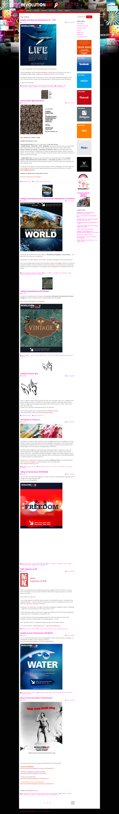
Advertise (67, 10)
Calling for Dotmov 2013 (29, 374)
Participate (36, 10)
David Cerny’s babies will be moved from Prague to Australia (87, 226)
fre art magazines (43, 86)
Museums (48, 794)
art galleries (63, 793)
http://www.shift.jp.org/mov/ (46, 412)
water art (29, 693)
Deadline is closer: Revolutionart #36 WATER (36, 633)
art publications (61, 466)
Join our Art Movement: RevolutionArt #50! (87, 216)
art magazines (60, 563)
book (67, 466)
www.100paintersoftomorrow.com (29, 463)
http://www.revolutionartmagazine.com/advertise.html (34, 778)
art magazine (59, 85)
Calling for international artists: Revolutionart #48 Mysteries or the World (47, 199)
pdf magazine (63, 355)
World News (52, 10)
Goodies (60, 10)
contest (41, 181)
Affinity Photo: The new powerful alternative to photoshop (85, 213)
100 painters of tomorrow (44, 466)
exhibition (34, 564)
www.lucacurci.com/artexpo (33, 177)
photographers (54, 794)
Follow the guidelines (53, 266)
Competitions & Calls (26, 85)
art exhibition (49, 273)
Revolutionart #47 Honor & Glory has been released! (86, 237)
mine (67, 628)
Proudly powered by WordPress (28, 811)
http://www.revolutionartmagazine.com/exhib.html (33, 773)
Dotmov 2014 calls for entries (85, 234)
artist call (33, 355)
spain (45, 181)
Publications (41, 85)
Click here (22, 480)
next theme (69, 692)
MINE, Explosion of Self (28, 569)
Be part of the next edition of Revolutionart (36, 698)
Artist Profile (80, 23)
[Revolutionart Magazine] (40, 7)
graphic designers (41, 794)
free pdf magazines (52, 86)
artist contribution (63, 273)
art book (55, 466)
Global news (34, 85)
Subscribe (44, 10)
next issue (64, 692)
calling (64, 85)
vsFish (47, 811)
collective (22, 564)
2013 (29, 355)
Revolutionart (61, 86)
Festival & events (81, 28)
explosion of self (61, 628)
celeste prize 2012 (48, 628)
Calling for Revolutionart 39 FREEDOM (34, 472)
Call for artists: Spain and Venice (32, 101)
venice (48, 181)
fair (35, 794)
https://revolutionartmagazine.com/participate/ (44, 72)
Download (28, 10)
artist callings (41, 692)
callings (30, 86)
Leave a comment (70, 22)
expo (38, 564)
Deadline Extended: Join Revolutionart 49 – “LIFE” (38, 20)
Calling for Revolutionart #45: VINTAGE (34, 291)
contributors (27, 794)
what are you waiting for (35, 256)
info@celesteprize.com (39, 626)
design (32, 794)
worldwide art (40, 274)
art (34, 181)
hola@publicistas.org (32, 790)
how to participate (57, 692)
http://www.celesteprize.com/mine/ (36, 603)
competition (35, 86)
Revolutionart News (49, 85)
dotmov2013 (40, 415)
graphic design (55, 355)
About (21, 10)
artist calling (55, 273)
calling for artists (24, 86)
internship (26, 274)
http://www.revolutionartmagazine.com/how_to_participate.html (37, 641)
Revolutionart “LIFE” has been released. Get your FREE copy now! (87, 219)
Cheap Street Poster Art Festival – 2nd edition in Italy (87, 240)
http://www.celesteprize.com (53, 626)
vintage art (22, 356)
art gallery (69, 793)
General (23, 273)
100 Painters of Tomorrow (29, 420)
